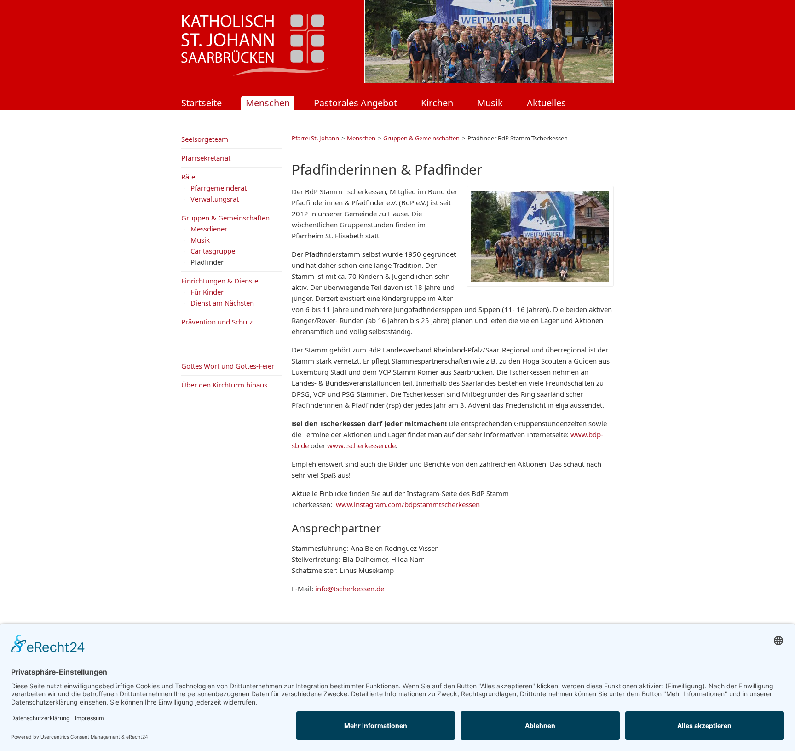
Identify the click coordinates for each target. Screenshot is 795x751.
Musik (490, 103)
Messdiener (208, 228)
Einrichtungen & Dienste (219, 280)
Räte (188, 176)
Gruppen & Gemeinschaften (421, 138)
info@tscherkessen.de (349, 588)
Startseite (201, 103)
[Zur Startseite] (254, 73)
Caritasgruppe (212, 250)
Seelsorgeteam (204, 139)
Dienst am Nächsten (222, 302)
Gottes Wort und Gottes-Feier (227, 365)
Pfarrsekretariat (205, 157)
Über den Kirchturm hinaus (224, 384)
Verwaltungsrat (214, 198)
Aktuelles (546, 103)
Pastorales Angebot (355, 103)
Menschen (268, 103)
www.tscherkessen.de (361, 445)
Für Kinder (207, 291)
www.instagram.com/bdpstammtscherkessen (408, 504)
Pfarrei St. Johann (315, 138)
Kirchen (437, 103)
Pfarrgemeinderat (218, 187)
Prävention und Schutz (217, 321)
